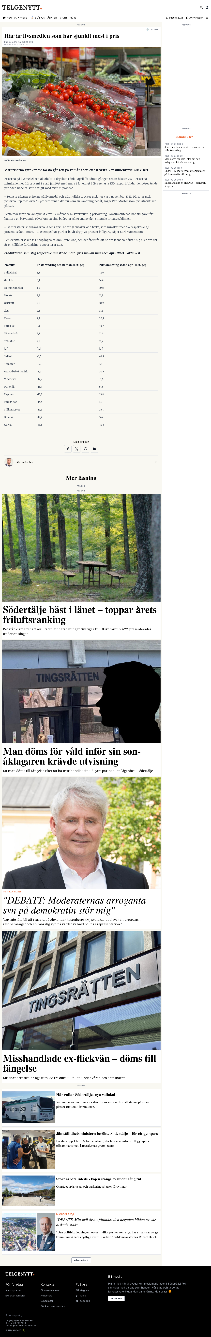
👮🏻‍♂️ (38, 17)
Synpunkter (47, 1300)
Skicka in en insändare (53, 1306)
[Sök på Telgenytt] (201, 7)
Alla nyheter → (81, 1260)
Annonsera (46, 1295)
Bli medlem (116, 1298)
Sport (63, 17)
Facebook (84, 1300)
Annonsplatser (13, 1290)
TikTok (82, 1295)
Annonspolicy (14, 1315)
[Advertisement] (186, 76)
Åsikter (52, 17)
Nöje (73, 17)
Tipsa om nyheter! (50, 1290)
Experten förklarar (15, 1295)
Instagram (83, 1290)
